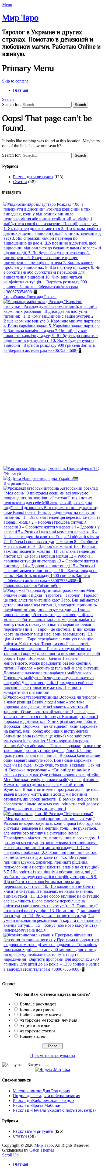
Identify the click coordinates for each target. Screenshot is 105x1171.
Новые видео (32, 1036)
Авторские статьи (37, 1031)
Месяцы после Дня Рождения (41, 1090)
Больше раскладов (38, 1004)
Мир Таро (20, 17)
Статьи (20, 181)
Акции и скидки (35, 1025)
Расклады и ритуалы (33, 176)
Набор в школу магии (40, 1014)
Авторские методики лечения (48, 1020)
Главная (20, 90)
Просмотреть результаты (52, 1055)
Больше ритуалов (37, 1009)
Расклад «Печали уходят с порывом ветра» (54, 1110)
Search (8, 99)
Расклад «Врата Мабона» (37, 1105)
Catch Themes (41, 1150)
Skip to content (15, 81)
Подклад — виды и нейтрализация (46, 1095)
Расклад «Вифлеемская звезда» (43, 1100)
